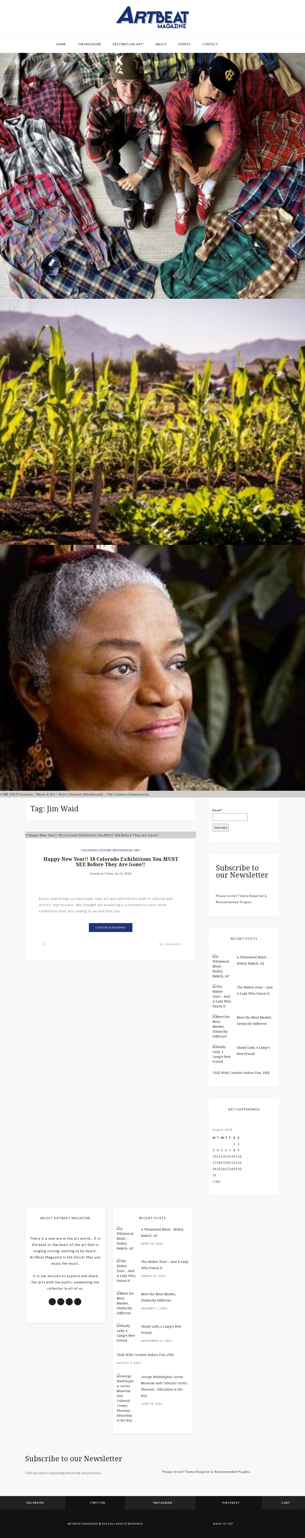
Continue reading (110, 927)
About (161, 44)
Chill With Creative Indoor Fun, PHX (241, 1073)
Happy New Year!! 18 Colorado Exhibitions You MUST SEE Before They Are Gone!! (110, 861)
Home (61, 44)
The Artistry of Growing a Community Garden (152, 519)
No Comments (170, 944)
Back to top (223, 1523)
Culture (104, 850)
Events (184, 44)
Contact (210, 44)
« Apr (217, 1181)
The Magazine (89, 44)
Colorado (89, 850)
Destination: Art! (128, 44)
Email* (218, 810)
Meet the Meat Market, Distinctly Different (152, 273)
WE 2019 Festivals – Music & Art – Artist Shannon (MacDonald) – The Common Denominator (152, 771)
